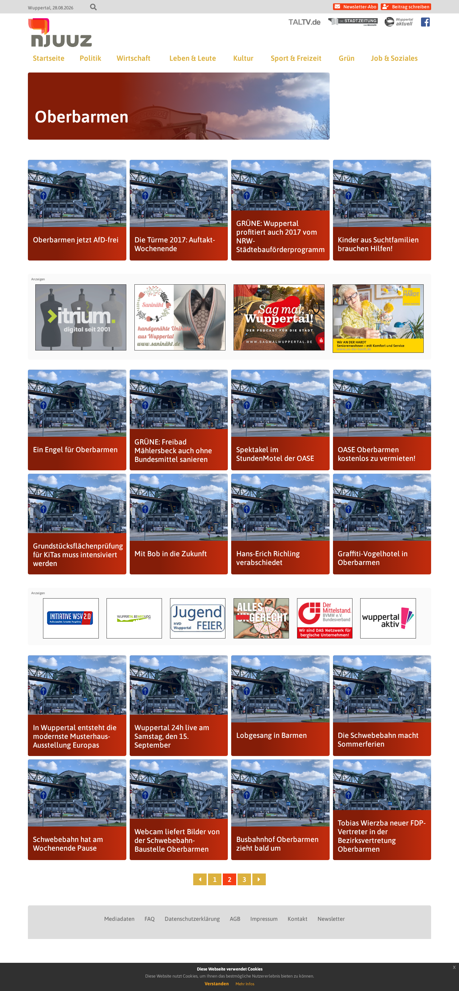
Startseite (49, 58)
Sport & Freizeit (296, 58)
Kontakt (297, 918)
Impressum (264, 918)
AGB (235, 918)
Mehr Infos (245, 984)
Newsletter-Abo (359, 6)
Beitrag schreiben (410, 6)
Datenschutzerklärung (192, 918)
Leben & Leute (192, 58)
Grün (346, 58)
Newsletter (331, 918)
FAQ (149, 918)
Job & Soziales (394, 58)
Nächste (259, 879)
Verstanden (217, 983)
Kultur (243, 58)
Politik (90, 58)
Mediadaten (119, 918)
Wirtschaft (134, 58)
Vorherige (200, 879)
